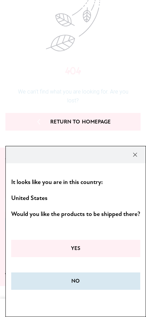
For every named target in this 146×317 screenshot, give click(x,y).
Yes (75, 248)
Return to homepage (80, 121)
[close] (135, 154)
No (75, 281)
